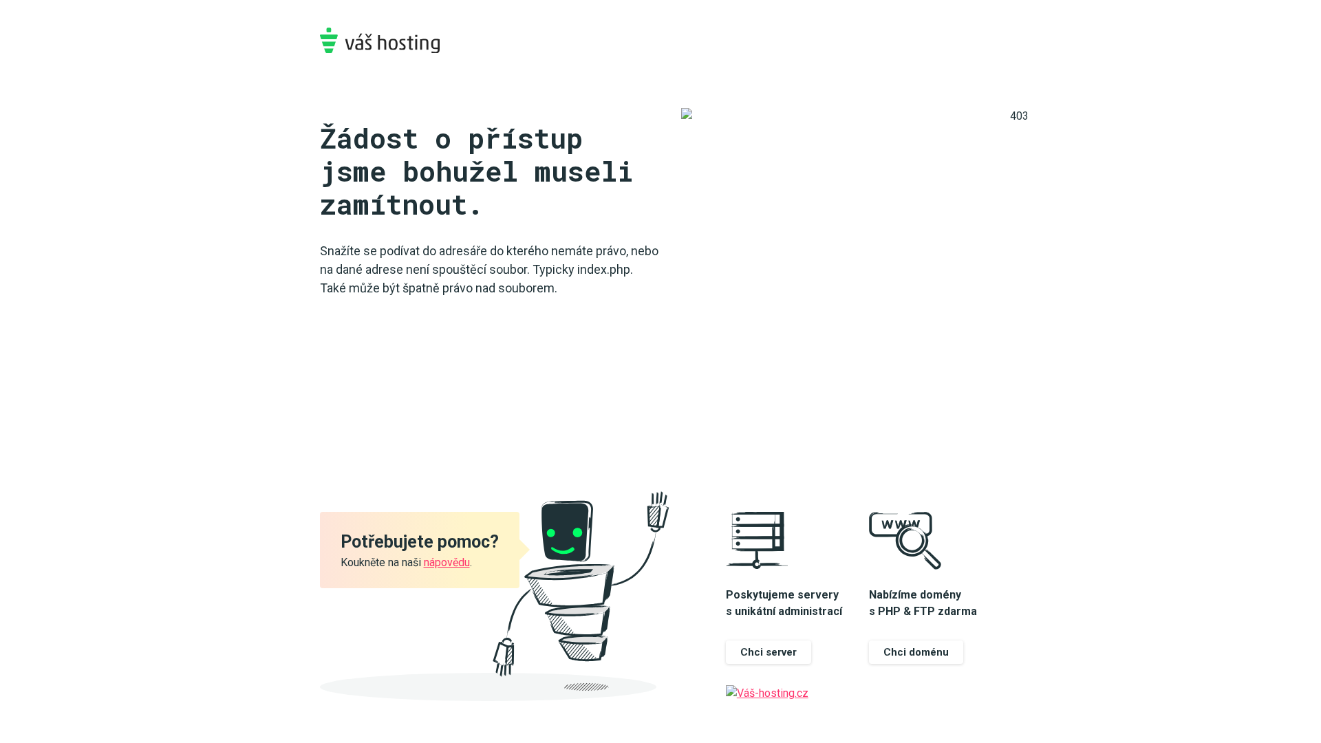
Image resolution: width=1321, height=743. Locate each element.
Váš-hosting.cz (380, 40)
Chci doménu (916, 652)
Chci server (768, 652)
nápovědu (447, 562)
